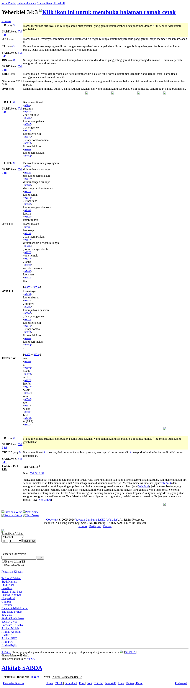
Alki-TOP (7, 641)
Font (89, 683)
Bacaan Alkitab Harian (14, 608)
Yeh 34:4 (143, 486)
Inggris (35, 676)
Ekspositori (8, 598)
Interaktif (110, 683)
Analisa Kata (44, 3)
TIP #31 (6, 652)
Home (49, 683)
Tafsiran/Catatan (26, 3)
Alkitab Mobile (10, 628)
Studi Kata (7, 584)
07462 (27, 155)
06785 (27, 118)
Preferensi (181, 683)
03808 (27, 149)
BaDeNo (6, 635)
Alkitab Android (11, 631)
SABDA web (9, 621)
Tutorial (98, 683)
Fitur (82, 683)
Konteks (6, 21)
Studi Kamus (9, 581)
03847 (27, 124)
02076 (27, 136)
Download (71, 683)
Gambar (6, 601)
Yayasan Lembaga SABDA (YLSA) (96, 519)
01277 (27, 130)
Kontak (82, 526)
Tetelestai (6, 615)
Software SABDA (12, 625)
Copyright (52, 519)
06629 (27, 143)
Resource (6, 605)
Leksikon (6, 588)
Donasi (107, 526)
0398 (27, 105)
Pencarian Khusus (12, 571)
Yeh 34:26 (45, 499)
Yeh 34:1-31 (37, 473)
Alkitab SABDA (21, 667)
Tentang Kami (134, 683)
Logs (121, 683)
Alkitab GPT (9, 638)
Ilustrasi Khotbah (11, 595)
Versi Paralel (8, 3)
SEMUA (130, 652)
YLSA (31, 658)
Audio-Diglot (9, 645)
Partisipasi (95, 526)
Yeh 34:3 (165, 483)
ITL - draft (59, 3)
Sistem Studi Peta (11, 591)
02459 (27, 111)
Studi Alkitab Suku (12, 618)
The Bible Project (11, 611)
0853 (27, 287)
